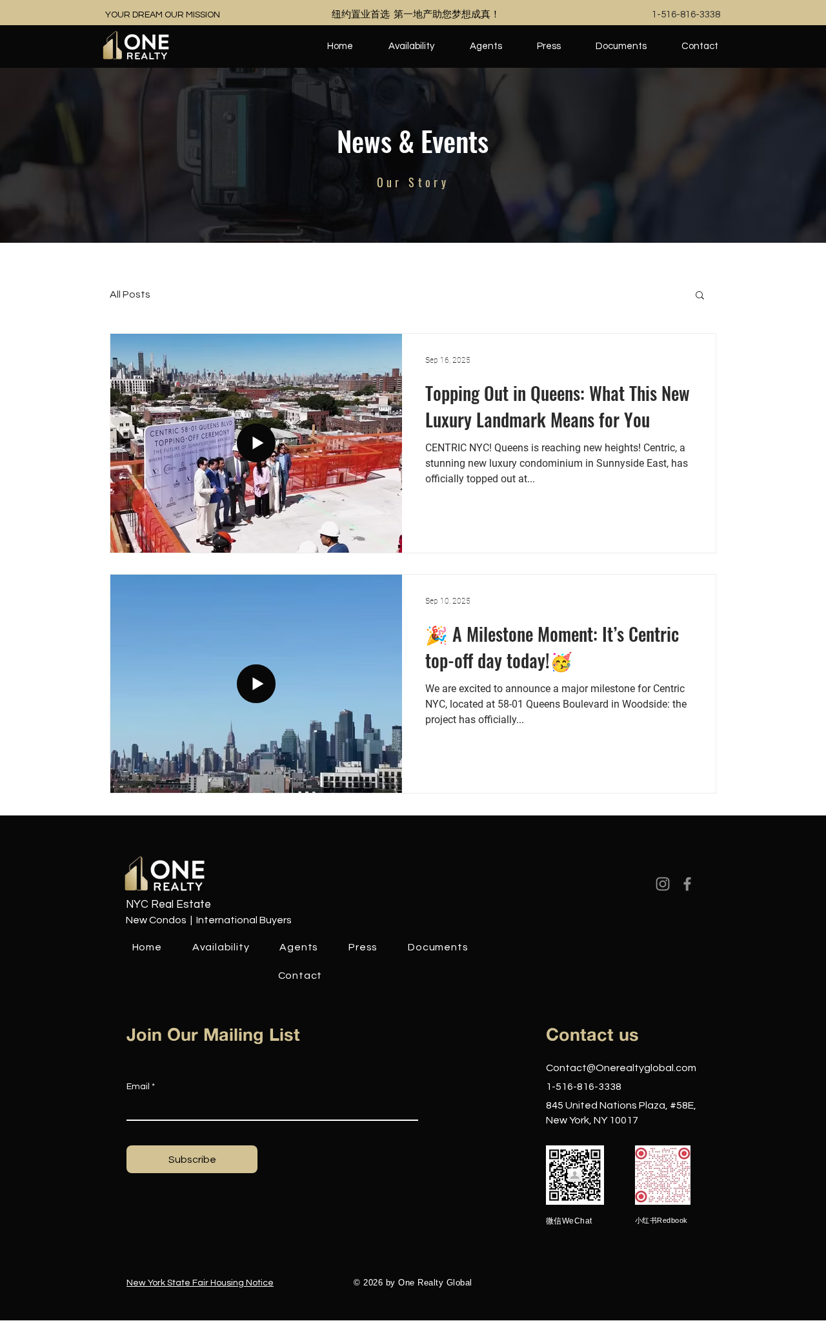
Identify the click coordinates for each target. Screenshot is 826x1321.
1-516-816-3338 (686, 14)
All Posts (130, 294)
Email (138, 1086)
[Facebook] (687, 884)
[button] (700, 296)
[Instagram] (663, 884)
